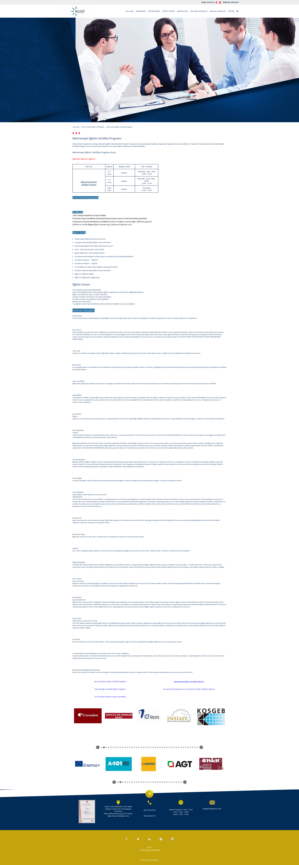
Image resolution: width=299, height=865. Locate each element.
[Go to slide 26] (160, 747)
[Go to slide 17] (139, 747)
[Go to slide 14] (132, 747)
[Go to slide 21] (148, 747)
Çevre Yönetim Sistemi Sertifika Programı (110, 681)
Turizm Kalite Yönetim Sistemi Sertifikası (110, 697)
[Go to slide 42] (197, 747)
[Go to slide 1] (101, 747)
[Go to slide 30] (169, 747)
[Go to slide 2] (104, 747)
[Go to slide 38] (188, 747)
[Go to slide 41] (195, 747)
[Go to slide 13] (129, 747)
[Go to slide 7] (115, 747)
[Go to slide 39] (190, 747)
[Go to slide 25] (157, 747)
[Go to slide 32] (174, 747)
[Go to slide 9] (120, 747)
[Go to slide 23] (153, 747)
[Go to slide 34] (178, 747)
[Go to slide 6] (113, 747)
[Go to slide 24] (155, 747)
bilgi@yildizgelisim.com (212, 809)
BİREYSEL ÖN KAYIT (231, 2)
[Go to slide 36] (183, 747)
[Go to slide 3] (106, 747)
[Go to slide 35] (181, 747)
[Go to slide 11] (125, 747)
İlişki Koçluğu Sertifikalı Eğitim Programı (110, 689)
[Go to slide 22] (150, 747)
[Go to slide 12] (127, 747)
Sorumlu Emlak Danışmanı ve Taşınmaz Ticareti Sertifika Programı (189, 689)
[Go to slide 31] (171, 747)
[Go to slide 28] (164, 747)
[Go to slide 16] (136, 747)
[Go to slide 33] (176, 747)
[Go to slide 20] (146, 747)
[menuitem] (130, 11)
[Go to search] (237, 11)
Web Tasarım (153, 860)
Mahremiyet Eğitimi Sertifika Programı (189, 681)
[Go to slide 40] (192, 747)
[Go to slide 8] (118, 747)
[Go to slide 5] (111, 747)
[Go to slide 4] (108, 747)
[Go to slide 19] (143, 747)
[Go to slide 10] (122, 747)
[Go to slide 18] (141, 747)
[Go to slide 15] (134, 747)
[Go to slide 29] (167, 747)
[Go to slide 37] (185, 747)
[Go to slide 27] (162, 747)
